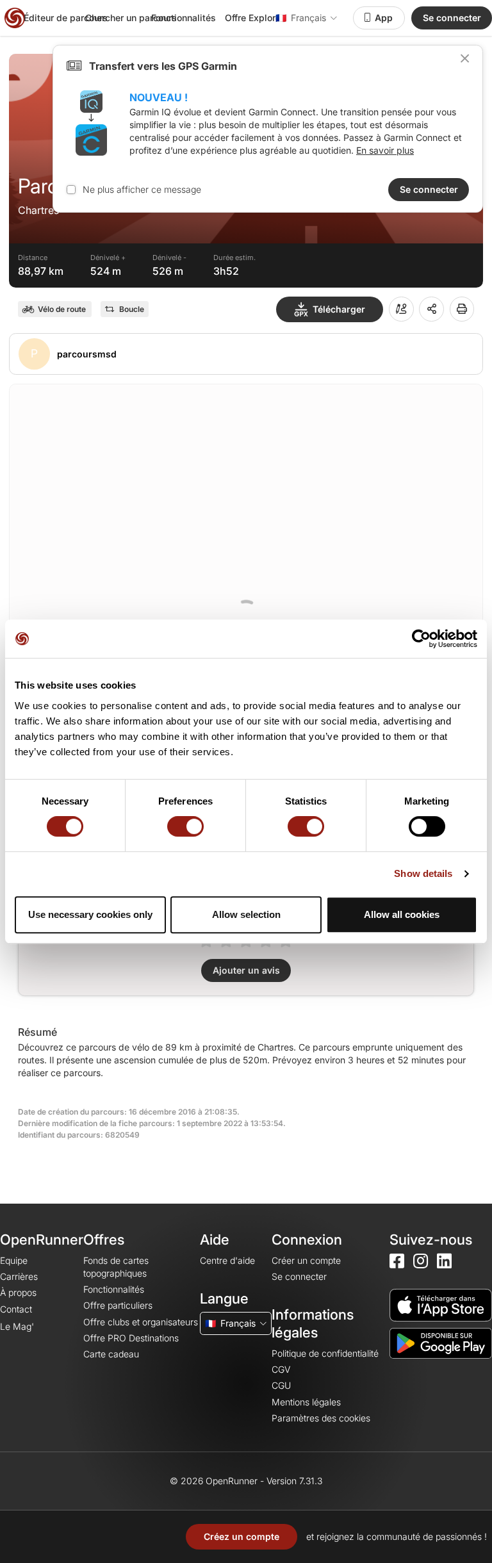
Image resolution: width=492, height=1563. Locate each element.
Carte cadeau (111, 1353)
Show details (423, 873)
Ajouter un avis (246, 970)
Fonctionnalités (183, 17)
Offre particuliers (117, 1305)
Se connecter (452, 17)
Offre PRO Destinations (131, 1337)
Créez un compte (241, 1536)
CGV (281, 1369)
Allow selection (246, 914)
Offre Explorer (254, 17)
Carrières (19, 1276)
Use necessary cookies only (90, 914)
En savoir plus (385, 150)
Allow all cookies (401, 914)
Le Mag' (17, 1326)
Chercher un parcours (131, 17)
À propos (18, 1292)
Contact (16, 1309)
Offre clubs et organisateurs (140, 1321)
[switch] (185, 826)
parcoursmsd (87, 353)
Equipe (14, 1260)
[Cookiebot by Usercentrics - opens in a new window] (421, 638)
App (384, 17)
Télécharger (339, 309)
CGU (281, 1385)
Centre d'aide (227, 1260)
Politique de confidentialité (325, 1353)
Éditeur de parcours (66, 17)
